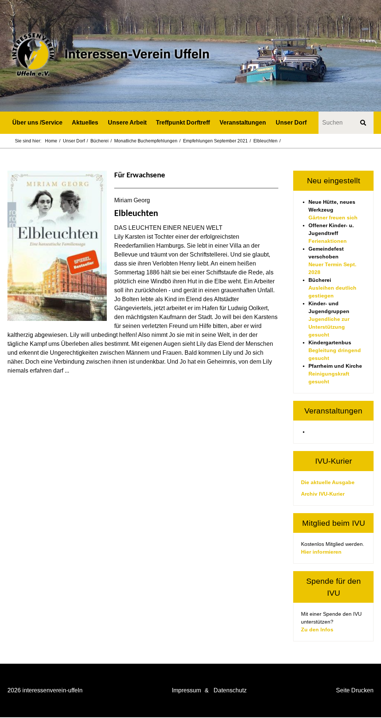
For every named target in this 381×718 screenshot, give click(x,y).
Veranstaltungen (243, 122)
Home (51, 141)
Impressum (186, 690)
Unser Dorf (291, 122)
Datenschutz (230, 690)
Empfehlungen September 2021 (215, 141)
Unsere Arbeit (127, 122)
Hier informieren (321, 552)
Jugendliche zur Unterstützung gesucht (328, 327)
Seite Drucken (355, 690)
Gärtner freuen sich (333, 217)
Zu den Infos (317, 629)
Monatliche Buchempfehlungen (145, 141)
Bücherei (99, 141)
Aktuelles (85, 122)
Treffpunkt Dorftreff (183, 122)
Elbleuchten (265, 141)
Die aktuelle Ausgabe (328, 482)
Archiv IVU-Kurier (323, 494)
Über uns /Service (37, 122)
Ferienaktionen (327, 241)
